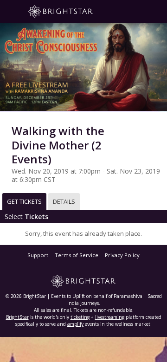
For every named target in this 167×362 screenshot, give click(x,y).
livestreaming (109, 317)
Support (37, 255)
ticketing (80, 317)
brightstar (74, 12)
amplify (75, 324)
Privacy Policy (122, 255)
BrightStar (17, 317)
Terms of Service (76, 255)
